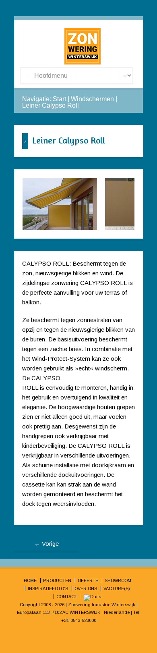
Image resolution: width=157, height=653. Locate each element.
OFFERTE (88, 580)
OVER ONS (85, 588)
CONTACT (66, 596)
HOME (30, 580)
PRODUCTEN (57, 580)
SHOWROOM (118, 580)
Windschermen (92, 99)
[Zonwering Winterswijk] (82, 62)
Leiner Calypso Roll (50, 105)
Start (59, 99)
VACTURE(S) (116, 588)
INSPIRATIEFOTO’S (48, 588)
